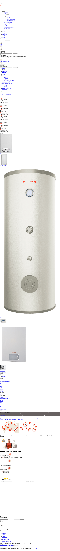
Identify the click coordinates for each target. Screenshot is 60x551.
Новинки (3, 377)
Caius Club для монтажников (4, 56)
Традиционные (7, 13)
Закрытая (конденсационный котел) (5, 398)
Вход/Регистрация (3, 51)
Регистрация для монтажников (22, 56)
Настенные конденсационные (11, 19)
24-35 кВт (1, 401)
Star (0, 384)
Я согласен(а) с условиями (9, 520)
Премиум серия (4, 376)
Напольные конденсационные (11, 20)
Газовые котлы (6, 12)
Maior (1, 386)
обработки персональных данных (13, 520)
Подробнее (35, 548)
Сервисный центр (15, 56)
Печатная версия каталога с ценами (9, 27)
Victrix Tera (1, 388)
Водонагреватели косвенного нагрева (9, 21)
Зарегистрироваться (3, 55)
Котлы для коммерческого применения (9, 80)
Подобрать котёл (4, 89)
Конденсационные (3, 380)
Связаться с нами (7, 40)
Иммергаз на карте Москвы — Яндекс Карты (30, 481)
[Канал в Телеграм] (3, 524)
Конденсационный (3, 409)
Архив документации (7, 28)
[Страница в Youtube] (2, 525)
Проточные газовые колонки (6, 82)
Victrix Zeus (2, 391)
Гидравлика (6, 25)
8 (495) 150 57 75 (2, 40)
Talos (1, 383)
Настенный (2, 394)
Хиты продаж (4, 375)
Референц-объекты (6, 33)
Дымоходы (6, 24)
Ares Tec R (1, 389)
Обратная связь (16, 545)
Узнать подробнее (2, 415)
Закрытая (1, 397)
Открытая (1, 396)
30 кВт (1, 402)
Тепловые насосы (4, 87)
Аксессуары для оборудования (8, 22)
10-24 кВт (1, 400)
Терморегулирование (6, 84)
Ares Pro (1, 390)
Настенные (8, 15)
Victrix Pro (1, 387)
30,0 (0, 403)
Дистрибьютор (10, 56)
